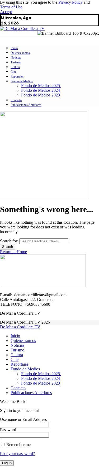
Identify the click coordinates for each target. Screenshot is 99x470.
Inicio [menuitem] (15, 336)
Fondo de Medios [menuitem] (25, 369)
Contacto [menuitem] (18, 388)
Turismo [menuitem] (17, 350)
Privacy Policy (70, 2)
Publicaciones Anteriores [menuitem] (31, 392)
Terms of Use (11, 7)
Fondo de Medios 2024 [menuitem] (40, 378)
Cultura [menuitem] (17, 355)
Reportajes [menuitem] (19, 364)
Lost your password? (17, 453)
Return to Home (13, 251)
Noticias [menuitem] (17, 345)
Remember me (18, 444)
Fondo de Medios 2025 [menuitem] (41, 373)
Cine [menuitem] (14, 359)
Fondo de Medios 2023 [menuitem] (40, 383)
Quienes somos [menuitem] (23, 340)
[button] (6, 11)
